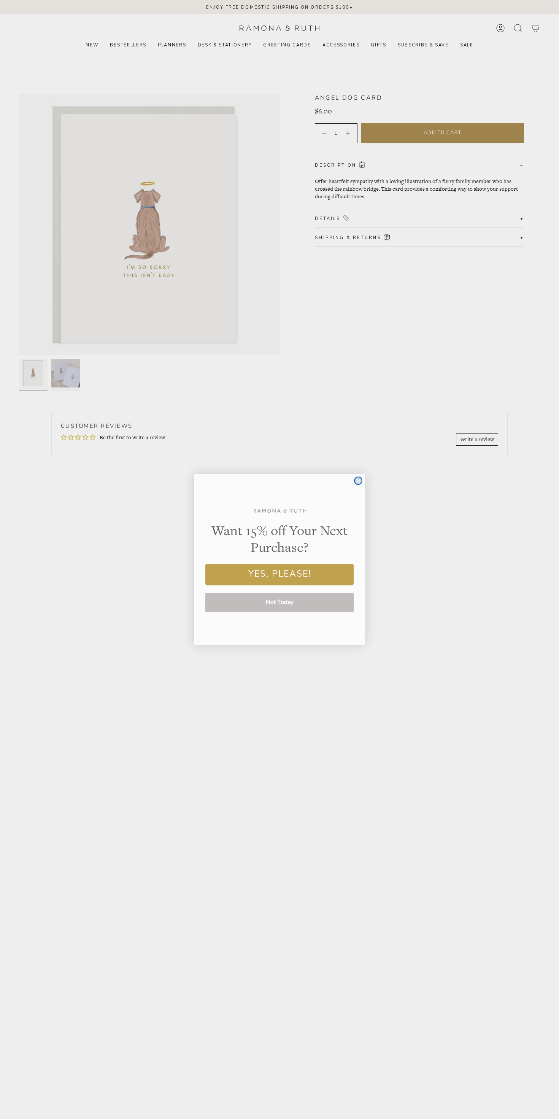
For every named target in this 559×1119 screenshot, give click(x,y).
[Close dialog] (358, 481)
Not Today (280, 602)
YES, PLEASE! (279, 574)
